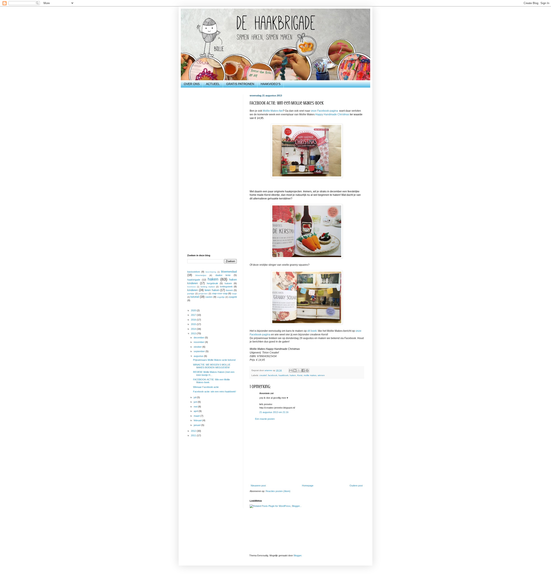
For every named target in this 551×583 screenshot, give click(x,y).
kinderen (192, 290)
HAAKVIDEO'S (270, 84)
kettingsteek (226, 286)
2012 (194, 431)
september (200, 351)
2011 (194, 435)
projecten (203, 293)
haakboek (283, 375)
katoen (228, 283)
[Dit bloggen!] (295, 370)
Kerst (299, 375)
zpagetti (233, 297)
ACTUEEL (213, 84)
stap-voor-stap (220, 293)
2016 (194, 319)
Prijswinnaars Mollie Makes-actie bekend (214, 360)
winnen (321, 375)
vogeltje (221, 297)
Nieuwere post (258, 485)
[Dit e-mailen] (291, 370)
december (199, 337)
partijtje (190, 293)
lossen (229, 290)
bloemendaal (229, 271)
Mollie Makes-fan (273, 110)
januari (197, 425)
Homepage (307, 485)
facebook (272, 375)
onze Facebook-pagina (324, 110)
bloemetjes (200, 275)
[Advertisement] (306, 452)
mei (196, 406)
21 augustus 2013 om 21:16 (273, 412)
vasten (208, 297)
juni (196, 402)
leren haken (212, 290)
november (199, 342)
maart (197, 416)
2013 (194, 333)
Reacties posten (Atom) (278, 491)
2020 (194, 310)
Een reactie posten (265, 419)
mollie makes (310, 375)
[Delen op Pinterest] (307, 370)
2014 (194, 329)
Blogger (297, 555)
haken (293, 375)
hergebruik (212, 283)
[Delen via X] (299, 370)
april (196, 411)
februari (198, 420)
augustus (199, 356)
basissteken (193, 271)
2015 (194, 324)
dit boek (312, 330)
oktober (198, 346)
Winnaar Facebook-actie (206, 387)
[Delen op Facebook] (303, 370)
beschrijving (211, 272)
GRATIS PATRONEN (240, 84)
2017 (194, 315)
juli (195, 397)
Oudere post (356, 485)
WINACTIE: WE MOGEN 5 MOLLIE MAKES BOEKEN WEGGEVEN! (211, 366)
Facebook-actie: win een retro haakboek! (214, 391)
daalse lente (223, 275)
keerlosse (191, 287)
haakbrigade (193, 279)
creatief (263, 375)
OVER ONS (192, 84)
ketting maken (208, 286)
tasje (234, 293)
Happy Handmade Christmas (332, 114)
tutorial (194, 296)
